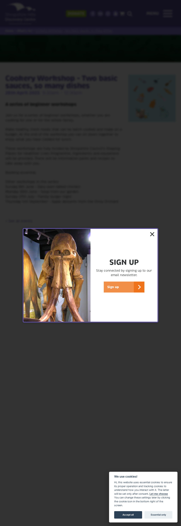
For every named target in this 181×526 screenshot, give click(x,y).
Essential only (158, 514)
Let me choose (159, 493)
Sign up (113, 287)
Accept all (128, 514)
